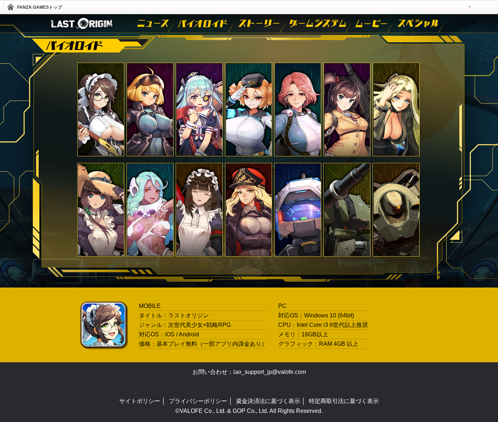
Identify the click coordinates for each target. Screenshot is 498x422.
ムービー (372, 23)
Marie (248, 210)
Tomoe (346, 109)
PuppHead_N (297, 210)
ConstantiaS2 (100, 109)
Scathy (150, 210)
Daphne (100, 210)
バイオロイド (203, 23)
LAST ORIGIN (81, 23)
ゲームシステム (318, 23)
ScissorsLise (199, 210)
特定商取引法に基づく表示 (344, 401)
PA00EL (150, 109)
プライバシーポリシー (198, 401)
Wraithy (396, 109)
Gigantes (396, 210)
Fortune (297, 109)
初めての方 (483, 7)
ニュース (153, 23)
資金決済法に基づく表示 (268, 401)
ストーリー (260, 23)
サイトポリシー (139, 401)
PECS (199, 109)
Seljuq (346, 210)
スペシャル (418, 23)
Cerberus (248, 109)
